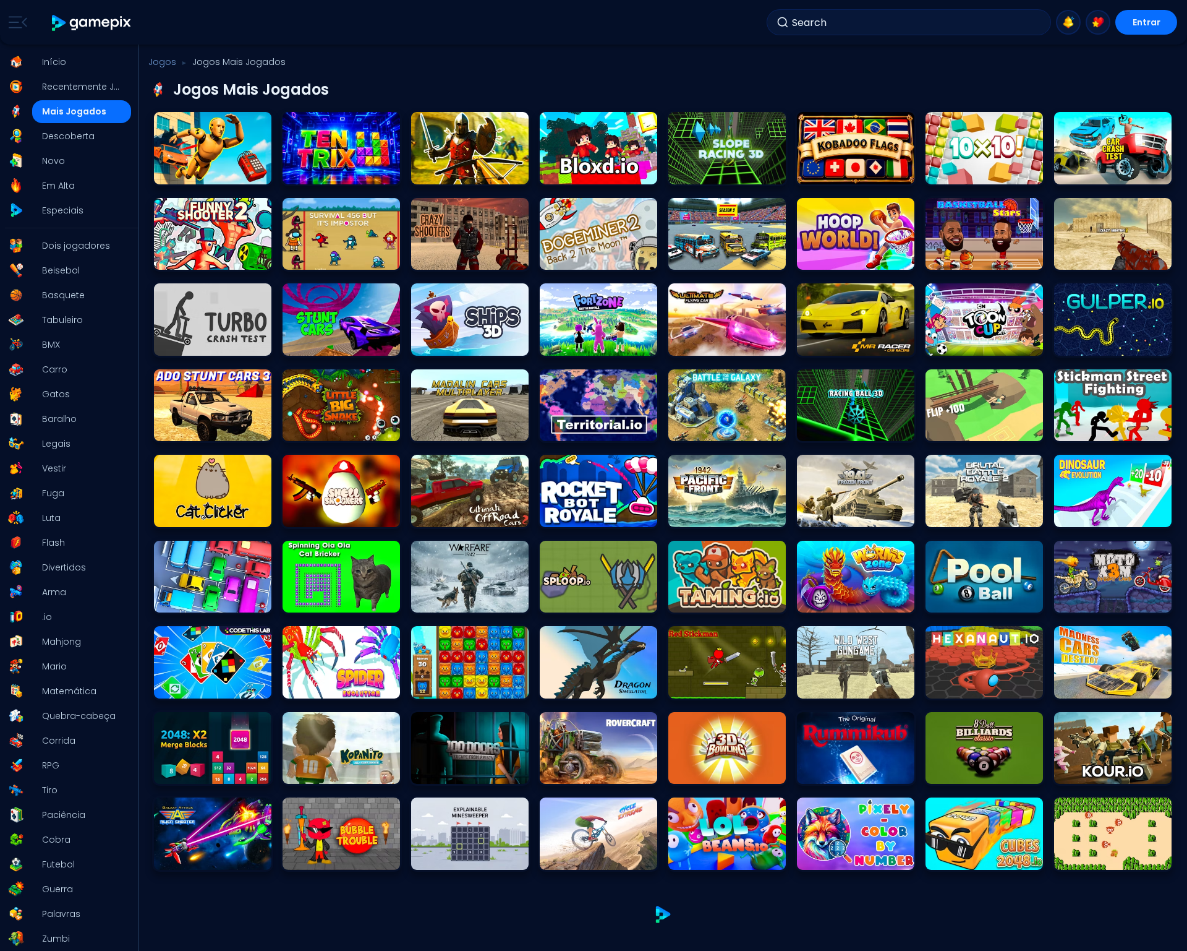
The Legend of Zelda (1098, 857)
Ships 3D (433, 343)
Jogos (162, 61)
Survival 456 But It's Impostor (341, 257)
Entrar (1146, 22)
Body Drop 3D (185, 171)
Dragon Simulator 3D (584, 686)
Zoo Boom (436, 686)
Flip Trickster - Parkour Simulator (984, 428)
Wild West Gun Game (842, 686)
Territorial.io (567, 428)
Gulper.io (1076, 343)
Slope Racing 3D (705, 171)
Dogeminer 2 (569, 257)
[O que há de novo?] (1068, 22)
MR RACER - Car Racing (847, 343)
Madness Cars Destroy (1102, 686)
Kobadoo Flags (831, 171)
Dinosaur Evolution (1095, 514)
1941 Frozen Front (833, 514)
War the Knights (446, 171)
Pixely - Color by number (847, 857)
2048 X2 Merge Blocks (200, 771)
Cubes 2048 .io (959, 857)
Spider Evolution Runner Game (341, 686)
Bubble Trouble (316, 857)
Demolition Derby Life (712, 257)
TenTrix (301, 171)
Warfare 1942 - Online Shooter (470, 600)
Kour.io (1072, 771)
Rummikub (823, 771)
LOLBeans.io (696, 857)
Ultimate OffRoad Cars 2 (462, 514)
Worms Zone (826, 600)
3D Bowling (694, 771)
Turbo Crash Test (192, 343)
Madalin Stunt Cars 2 (328, 343)
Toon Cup (949, 343)
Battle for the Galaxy (712, 428)
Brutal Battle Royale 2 (971, 514)
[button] (65, 61)
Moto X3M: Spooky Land (1103, 600)
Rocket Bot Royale (579, 514)
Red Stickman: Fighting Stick (727, 686)
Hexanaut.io (953, 686)
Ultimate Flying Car (710, 343)
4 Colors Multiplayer (197, 686)
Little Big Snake (316, 428)
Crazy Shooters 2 (1091, 257)
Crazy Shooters (445, 257)
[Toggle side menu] (15, 22)
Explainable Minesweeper (463, 857)
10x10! (941, 171)
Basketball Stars (961, 257)
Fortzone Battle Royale (586, 343)
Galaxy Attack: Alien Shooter (212, 857)
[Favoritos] (1098, 22)
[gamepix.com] (92, 22)
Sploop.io (563, 600)
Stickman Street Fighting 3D (1111, 428)
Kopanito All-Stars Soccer (336, 771)
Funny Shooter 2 (189, 257)
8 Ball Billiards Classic (973, 771)
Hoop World (824, 257)
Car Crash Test (1088, 171)
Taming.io (693, 600)
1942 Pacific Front (706, 514)
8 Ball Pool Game (963, 600)
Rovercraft (564, 771)
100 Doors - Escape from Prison (470, 771)
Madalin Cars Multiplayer (464, 428)
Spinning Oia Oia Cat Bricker (341, 600)
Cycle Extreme (571, 857)
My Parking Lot (186, 600)
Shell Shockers (315, 514)
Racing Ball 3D (829, 428)
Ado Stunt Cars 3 (191, 428)
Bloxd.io (560, 171)
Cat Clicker (180, 514)
